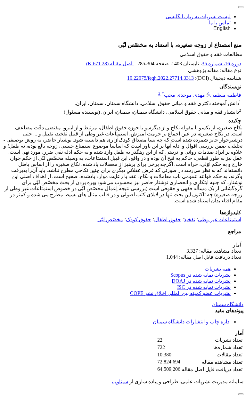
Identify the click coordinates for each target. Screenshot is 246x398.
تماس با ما (220, 22)
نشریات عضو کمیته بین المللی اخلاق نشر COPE (180, 293)
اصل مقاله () (110, 63)
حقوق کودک (138, 219)
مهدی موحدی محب (183, 95)
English (222, 28)
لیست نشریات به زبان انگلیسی (198, 16)
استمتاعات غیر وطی (219, 219)
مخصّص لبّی (110, 219)
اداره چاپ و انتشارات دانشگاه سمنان (192, 321)
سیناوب (120, 381)
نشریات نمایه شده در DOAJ (201, 281)
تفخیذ (189, 219)
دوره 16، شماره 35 (221, 63)
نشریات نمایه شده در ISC (204, 287)
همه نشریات (218, 269)
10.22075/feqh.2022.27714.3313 (160, 78)
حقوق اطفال (167, 219)
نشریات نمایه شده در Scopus (200, 275)
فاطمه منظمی (225, 95)
